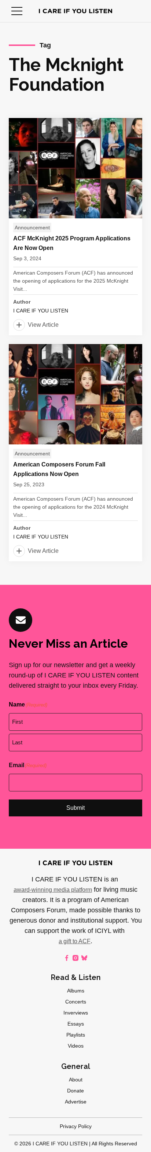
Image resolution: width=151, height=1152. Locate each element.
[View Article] (75, 226)
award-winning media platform (53, 890)
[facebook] (67, 958)
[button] (17, 11)
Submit (75, 808)
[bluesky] (84, 958)
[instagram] (75, 958)
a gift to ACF (75, 941)
